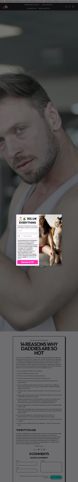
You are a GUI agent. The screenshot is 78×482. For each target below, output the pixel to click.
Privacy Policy (31, 257)
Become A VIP (27, 262)
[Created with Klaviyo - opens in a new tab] (39, 267)
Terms (19, 258)
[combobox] (20, 236)
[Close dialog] (60, 216)
